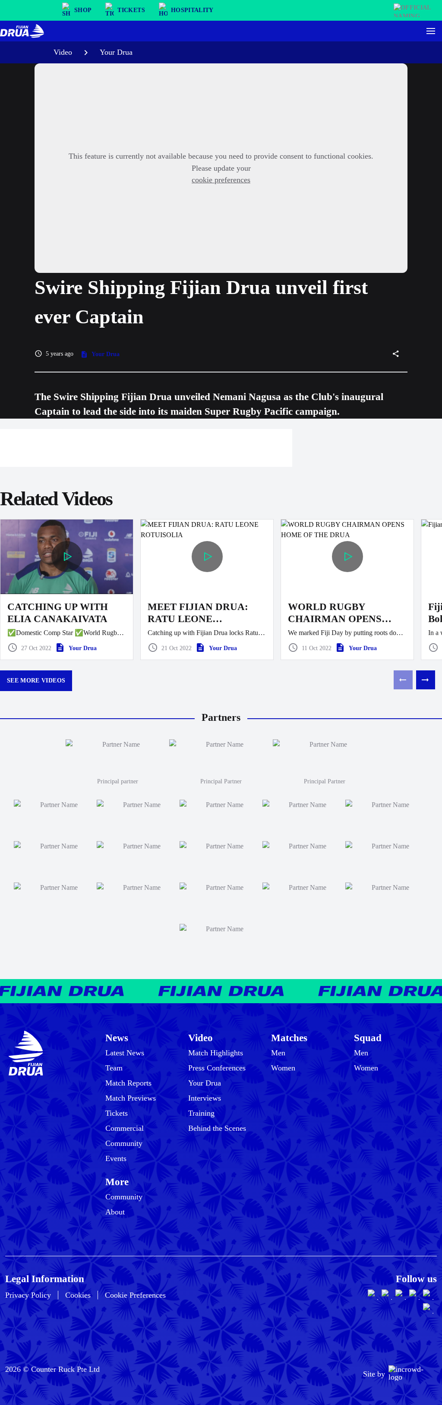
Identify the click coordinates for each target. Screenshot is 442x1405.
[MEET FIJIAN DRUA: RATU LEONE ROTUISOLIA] (207, 589)
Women (283, 1068)
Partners (221, 717)
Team (114, 1068)
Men (278, 1052)
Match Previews (130, 1098)
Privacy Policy (28, 1295)
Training (201, 1113)
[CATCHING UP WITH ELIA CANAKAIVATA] (66, 589)
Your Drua (116, 52)
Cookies (78, 1295)
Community (123, 1143)
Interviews (204, 1098)
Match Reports (128, 1083)
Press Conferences (217, 1068)
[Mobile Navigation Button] (431, 31)
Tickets (116, 1113)
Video (63, 52)
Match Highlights (215, 1052)
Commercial (124, 1128)
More (117, 1182)
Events (115, 1158)
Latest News (124, 1052)
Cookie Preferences (135, 1295)
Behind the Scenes (217, 1128)
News (116, 1038)
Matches (289, 1038)
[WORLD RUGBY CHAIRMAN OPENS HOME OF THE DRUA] (347, 589)
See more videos (36, 680)
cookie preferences (221, 179)
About (115, 1212)
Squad (368, 1038)
